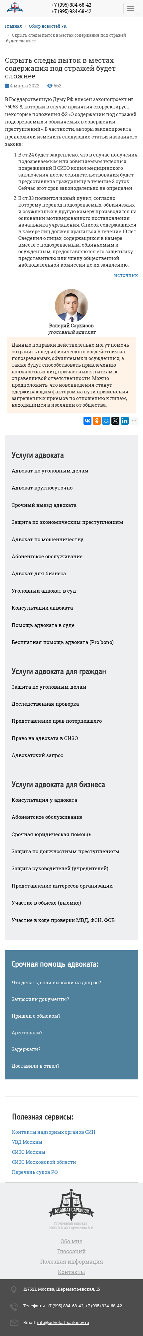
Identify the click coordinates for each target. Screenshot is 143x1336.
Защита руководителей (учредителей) (60, 868)
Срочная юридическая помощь (51, 834)
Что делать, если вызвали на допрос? (56, 982)
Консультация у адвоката (44, 799)
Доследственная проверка (45, 703)
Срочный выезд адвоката (44, 505)
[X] (115, 421)
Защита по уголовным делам (49, 686)
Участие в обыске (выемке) (46, 902)
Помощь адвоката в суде (43, 625)
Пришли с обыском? (36, 1016)
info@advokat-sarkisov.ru (63, 1322)
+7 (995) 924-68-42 (71, 11)
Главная (13, 26)
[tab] (71, 451)
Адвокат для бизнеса (39, 573)
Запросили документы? (40, 999)
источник (126, 275)
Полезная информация (71, 1261)
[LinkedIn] (125, 421)
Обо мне (71, 1241)
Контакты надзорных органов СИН (53, 1132)
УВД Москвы (27, 1142)
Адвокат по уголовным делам (50, 470)
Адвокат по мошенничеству (47, 539)
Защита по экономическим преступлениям (67, 522)
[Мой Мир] (106, 421)
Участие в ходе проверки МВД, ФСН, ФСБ (63, 920)
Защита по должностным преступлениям (65, 851)
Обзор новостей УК (48, 26)
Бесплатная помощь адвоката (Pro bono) (63, 642)
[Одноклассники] (97, 421)
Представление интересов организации (62, 885)
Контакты (71, 1271)
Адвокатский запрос (37, 755)
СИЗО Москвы (28, 1152)
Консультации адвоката (42, 607)
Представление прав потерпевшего (57, 720)
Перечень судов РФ (35, 1172)
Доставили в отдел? (36, 1066)
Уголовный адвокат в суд (44, 590)
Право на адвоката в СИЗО (45, 738)
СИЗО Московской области (44, 1162)
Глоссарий (71, 1251)
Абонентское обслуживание (47, 556)
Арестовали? (27, 1032)
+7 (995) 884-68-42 (71, 5)
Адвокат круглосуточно (42, 487)
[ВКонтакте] (87, 421)
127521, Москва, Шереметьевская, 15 (61, 1289)
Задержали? (26, 1049)
